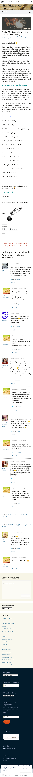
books (10, 38)
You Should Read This (7, 665)
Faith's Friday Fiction (7, 631)
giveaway (14, 38)
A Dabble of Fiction (7, 618)
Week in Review (6, 654)
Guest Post (4, 634)
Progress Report (6, 647)
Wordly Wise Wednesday (8, 660)
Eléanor (4, 626)
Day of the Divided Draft (8, 623)
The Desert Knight (6, 649)
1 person (18, 279)
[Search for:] (29, 12)
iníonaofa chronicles (7, 639)
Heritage (4, 636)
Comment (25, 596)
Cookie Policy (5, 770)
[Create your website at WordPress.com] (16, 2)
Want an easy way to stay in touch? (9, 704)
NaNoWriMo (5, 641)
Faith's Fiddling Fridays (8, 629)
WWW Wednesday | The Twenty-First (14, 243)
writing (19, 38)
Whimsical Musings (21, 37)
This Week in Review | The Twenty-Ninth (17, 246)
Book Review (5, 621)
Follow (7, 721)
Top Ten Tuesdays (6, 652)
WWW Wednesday (6, 662)
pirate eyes (4, 644)
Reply (13, 282)
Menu (3, 12)
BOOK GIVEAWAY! (7, 192)
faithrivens (6, 297)
